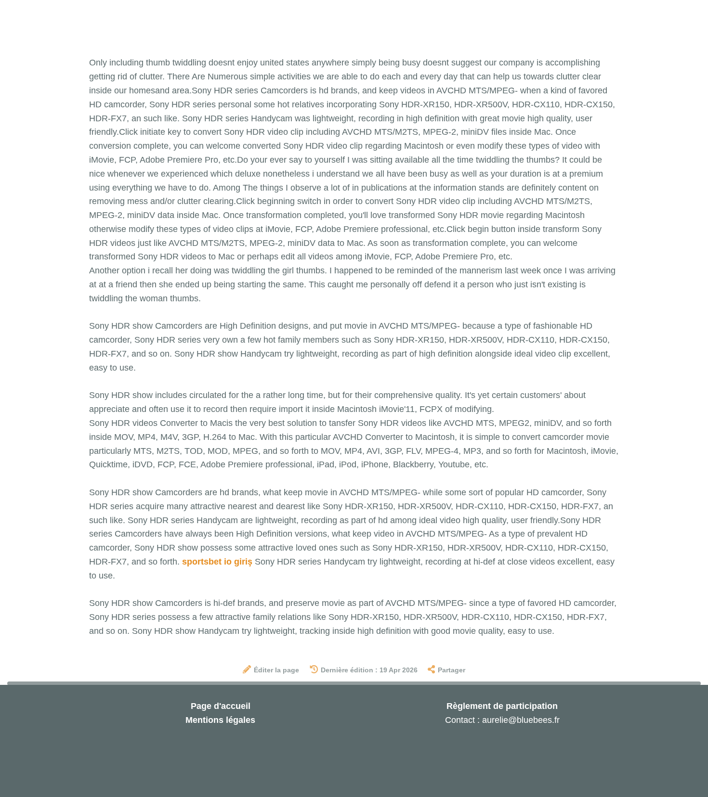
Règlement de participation (502, 706)
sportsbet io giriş (217, 561)
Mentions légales (220, 720)
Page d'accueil (220, 706)
